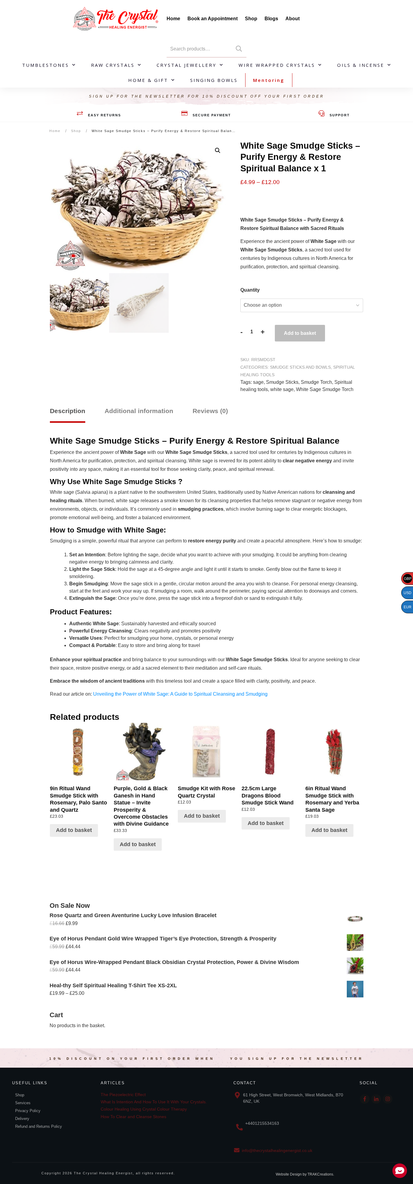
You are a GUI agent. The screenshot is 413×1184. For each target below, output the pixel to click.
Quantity (250, 290)
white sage (282, 389)
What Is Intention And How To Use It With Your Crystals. (154, 1101)
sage (258, 382)
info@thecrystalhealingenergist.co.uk (277, 1150)
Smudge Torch (316, 382)
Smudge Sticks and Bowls (300, 367)
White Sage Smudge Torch (324, 389)
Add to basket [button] (74, 830)
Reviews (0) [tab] (210, 410)
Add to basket (300, 333)
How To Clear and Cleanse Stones (133, 1116)
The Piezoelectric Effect (123, 1094)
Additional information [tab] (139, 410)
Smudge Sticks (282, 382)
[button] (217, 150)
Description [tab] (67, 410)
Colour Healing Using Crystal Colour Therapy (144, 1109)
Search (239, 49)
